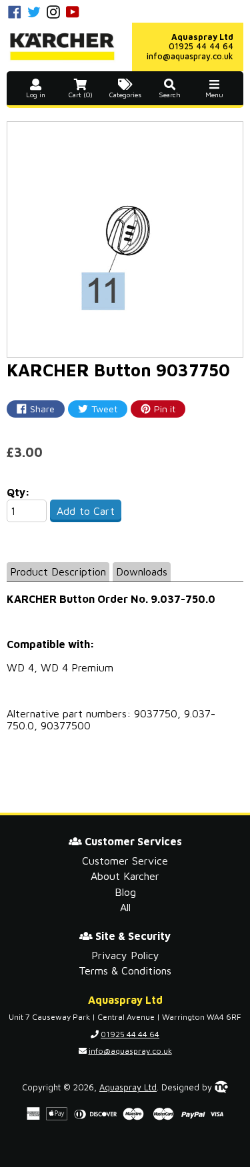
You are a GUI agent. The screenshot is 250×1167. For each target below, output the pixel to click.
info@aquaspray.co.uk (190, 56)
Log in (35, 95)
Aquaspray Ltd (128, 1087)
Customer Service (125, 861)
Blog (125, 892)
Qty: (18, 492)
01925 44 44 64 (201, 46)
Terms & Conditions (125, 970)
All (125, 907)
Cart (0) (81, 95)
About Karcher (125, 876)
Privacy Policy (125, 955)
